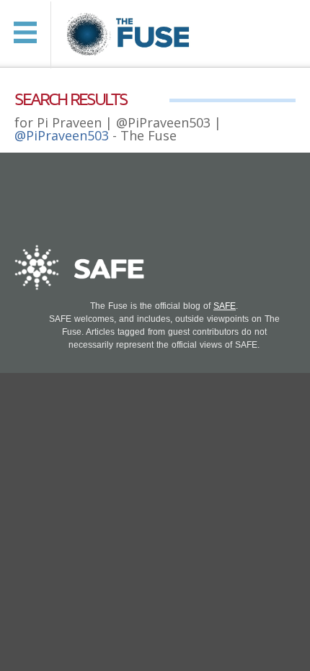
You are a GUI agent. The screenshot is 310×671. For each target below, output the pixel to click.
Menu (25, 32)
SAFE (224, 306)
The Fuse (130, 34)
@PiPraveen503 (61, 135)
